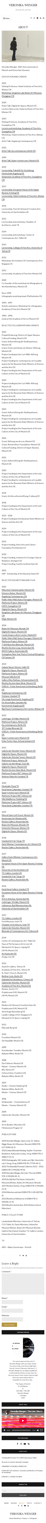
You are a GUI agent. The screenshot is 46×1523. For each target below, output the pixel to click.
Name (5, 1298)
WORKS (14, 1503)
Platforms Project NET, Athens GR (17, 773)
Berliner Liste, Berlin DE (12, 976)
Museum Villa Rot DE (11, 677)
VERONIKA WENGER (23, 5)
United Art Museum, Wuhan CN (15, 828)
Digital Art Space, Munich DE (14, 609)
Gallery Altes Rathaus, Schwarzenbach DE (20, 680)
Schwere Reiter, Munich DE (14, 593)
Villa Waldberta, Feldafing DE (14, 799)
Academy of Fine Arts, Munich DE (16, 986)
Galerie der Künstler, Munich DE (16, 928)
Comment (6, 1271)
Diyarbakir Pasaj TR (10, 786)
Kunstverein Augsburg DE (13, 705)
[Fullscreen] (41, 1430)
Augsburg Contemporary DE (14, 693)
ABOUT (22, 1503)
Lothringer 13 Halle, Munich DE (15, 718)
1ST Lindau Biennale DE (12, 728)
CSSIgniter (33, 1518)
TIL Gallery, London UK (12, 873)
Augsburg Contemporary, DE (14, 596)
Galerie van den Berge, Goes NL (15, 763)
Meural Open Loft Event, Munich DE (18, 815)
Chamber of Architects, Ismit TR (16, 924)
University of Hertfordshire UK (15, 870)
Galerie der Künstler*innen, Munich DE (19, 751)
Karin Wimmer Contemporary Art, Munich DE (21, 844)
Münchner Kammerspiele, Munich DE (18, 590)
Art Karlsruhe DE (9, 953)
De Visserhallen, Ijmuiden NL (14, 702)
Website (5, 1315)
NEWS (6, 1503)
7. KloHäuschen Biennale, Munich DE (18, 644)
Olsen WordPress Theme (18, 1518)
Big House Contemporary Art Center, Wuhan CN (23, 709)
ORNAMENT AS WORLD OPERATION (14, 1466)
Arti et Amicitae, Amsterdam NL (15, 899)
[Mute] (38, 1430)
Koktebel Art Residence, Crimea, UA (17, 979)
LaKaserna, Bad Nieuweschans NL (17, 905)
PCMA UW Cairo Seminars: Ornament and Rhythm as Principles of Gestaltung (22, 1471)
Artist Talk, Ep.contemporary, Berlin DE (19, 151)
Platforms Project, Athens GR (14, 602)
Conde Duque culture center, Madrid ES (19, 635)
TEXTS (29, 1503)
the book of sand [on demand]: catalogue (15, 1462)
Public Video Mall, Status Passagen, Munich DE (22, 599)
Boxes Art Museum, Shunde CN (15, 628)
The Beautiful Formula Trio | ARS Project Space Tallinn (19, 1458)
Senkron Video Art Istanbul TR (15, 776)
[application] (23, 1420)
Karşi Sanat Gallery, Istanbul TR (15, 889)
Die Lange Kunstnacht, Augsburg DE (18, 699)
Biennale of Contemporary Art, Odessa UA (20, 931)
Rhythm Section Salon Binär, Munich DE (19, 683)
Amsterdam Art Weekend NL (14, 818)
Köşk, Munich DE (9, 619)
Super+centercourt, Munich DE (15, 738)
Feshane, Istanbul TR (11, 696)
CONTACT (38, 1503)
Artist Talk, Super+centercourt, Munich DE (20, 160)
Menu (7, 18)
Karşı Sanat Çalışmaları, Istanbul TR (17, 789)
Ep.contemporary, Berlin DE (14, 725)
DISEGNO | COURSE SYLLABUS (12, 1477)
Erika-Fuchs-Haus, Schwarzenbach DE (18, 741)
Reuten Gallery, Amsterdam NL (15, 821)
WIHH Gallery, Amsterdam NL (15, 651)
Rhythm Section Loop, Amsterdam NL (18, 648)
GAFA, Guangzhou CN (11, 606)
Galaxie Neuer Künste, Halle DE (15, 667)
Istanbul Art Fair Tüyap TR (13, 841)
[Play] (4, 1430)
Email (4, 1307)
